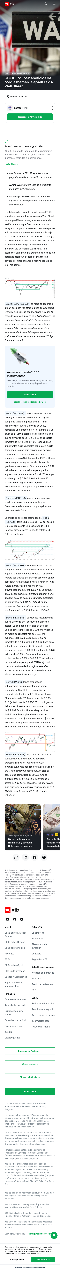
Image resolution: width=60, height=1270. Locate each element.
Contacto (36, 953)
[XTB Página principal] (8, 4)
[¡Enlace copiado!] (16, 857)
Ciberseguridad (12, 1037)
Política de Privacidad (43, 1003)
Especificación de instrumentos (14, 984)
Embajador (37, 938)
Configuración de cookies (41, 1233)
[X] (43, 857)
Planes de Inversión (15, 970)
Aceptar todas (43, 1259)
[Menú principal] (54, 3)
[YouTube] (7, 919)
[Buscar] (46, 3)
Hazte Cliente (30, 394)
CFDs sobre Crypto (14, 965)
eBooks (8, 1031)
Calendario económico (16, 1020)
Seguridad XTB (39, 959)
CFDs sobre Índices (15, 947)
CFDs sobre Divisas (15, 941)
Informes (36, 978)
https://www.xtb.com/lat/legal (23, 1158)
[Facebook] (34, 857)
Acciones (9, 953)
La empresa (38, 932)
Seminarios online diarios (14, 1012)
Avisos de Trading (41, 1026)
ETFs (7, 959)
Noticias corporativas (43, 972)
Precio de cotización (42, 984)
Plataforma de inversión (39, 946)
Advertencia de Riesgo (43, 1014)
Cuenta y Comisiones (16, 976)
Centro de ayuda (13, 1025)
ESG (34, 990)
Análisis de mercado (15, 1005)
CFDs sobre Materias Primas (16, 934)
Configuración (17, 1259)
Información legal (41, 1020)
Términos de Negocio (43, 1009)
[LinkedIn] (25, 857)
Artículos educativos (15, 999)
